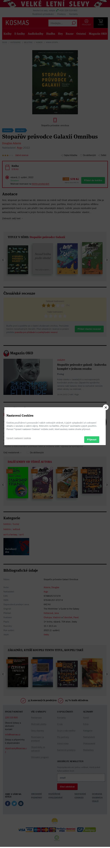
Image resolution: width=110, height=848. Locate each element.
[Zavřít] (106, 407)
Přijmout (91, 439)
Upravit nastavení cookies (18, 438)
